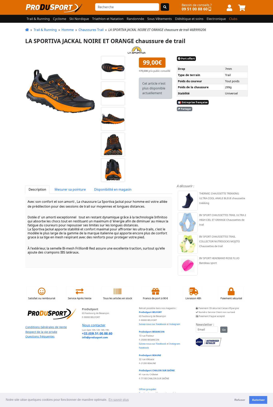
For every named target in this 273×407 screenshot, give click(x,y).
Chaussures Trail (91, 30)
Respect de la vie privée (41, 332)
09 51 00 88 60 (195, 9)
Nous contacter (94, 325)
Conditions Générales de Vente (46, 327)
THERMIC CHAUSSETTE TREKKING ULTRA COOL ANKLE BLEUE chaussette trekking (222, 198)
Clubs (233, 19)
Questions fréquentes (40, 336)
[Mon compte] (229, 8)
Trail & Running (45, 30)
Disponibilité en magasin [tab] (113, 189)
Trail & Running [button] (38, 19)
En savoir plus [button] (119, 399)
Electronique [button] (216, 19)
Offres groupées (147, 389)
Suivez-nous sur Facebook (152, 324)
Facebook (144, 347)
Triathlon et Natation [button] (108, 19)
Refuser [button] (239, 399)
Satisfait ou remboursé (41, 298)
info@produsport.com (95, 337)
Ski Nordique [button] (79, 19)
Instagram (174, 324)
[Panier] (242, 8)
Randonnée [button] (135, 19)
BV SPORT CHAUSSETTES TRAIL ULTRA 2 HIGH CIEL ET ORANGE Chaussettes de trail (222, 219)
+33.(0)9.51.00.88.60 (97, 333)
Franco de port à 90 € (155, 298)
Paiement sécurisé (231, 298)
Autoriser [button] (258, 399)
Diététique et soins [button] (189, 19)
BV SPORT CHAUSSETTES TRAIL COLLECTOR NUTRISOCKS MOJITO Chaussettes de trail (219, 241)
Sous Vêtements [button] (159, 19)
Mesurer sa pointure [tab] (70, 189)
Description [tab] (37, 189)
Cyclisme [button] (59, 19)
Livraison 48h (193, 298)
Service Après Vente (79, 298)
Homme (68, 30)
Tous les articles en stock (117, 298)
